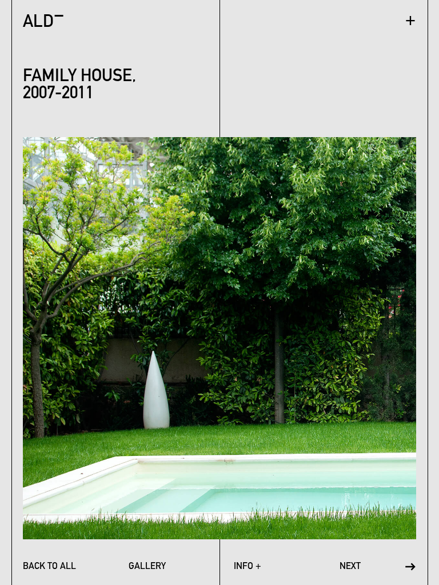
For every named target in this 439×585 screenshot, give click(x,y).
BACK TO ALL (49, 566)
